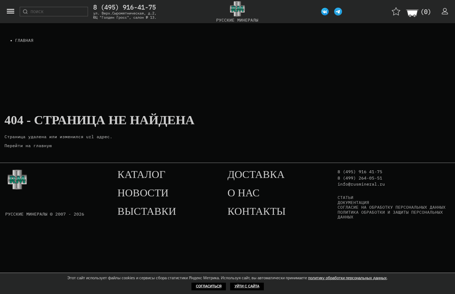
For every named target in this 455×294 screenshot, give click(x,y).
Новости (143, 193)
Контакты (257, 211)
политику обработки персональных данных (347, 278)
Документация (353, 202)
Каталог (141, 174)
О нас (244, 193)
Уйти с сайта (247, 286)
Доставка (256, 174)
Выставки (146, 211)
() (425, 11)
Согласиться (208, 286)
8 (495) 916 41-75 (360, 171)
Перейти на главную (28, 145)
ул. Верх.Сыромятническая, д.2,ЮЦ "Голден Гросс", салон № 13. (124, 15)
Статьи (345, 197)
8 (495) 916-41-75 (124, 7)
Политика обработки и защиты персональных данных (390, 215)
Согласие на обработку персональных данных (392, 207)
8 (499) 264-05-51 (360, 178)
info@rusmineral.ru (361, 184)
